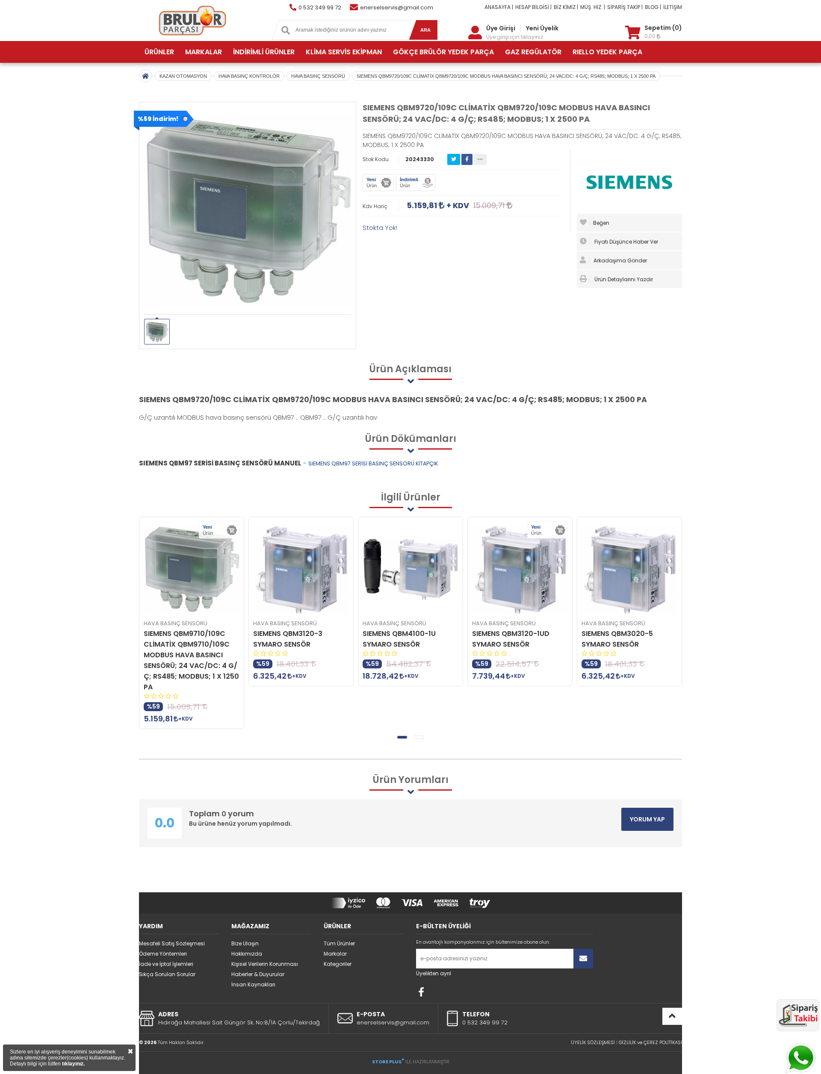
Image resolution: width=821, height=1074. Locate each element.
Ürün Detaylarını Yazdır (623, 279)
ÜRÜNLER (159, 52)
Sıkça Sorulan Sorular (167, 974)
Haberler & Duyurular (257, 974)
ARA (425, 29)
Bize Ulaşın (245, 943)
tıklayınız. (73, 1064)
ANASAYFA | (498, 7)
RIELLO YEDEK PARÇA (607, 52)
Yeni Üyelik (542, 28)
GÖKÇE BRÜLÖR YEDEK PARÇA (443, 52)
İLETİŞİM (672, 7)
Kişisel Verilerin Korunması (264, 964)
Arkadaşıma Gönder (619, 260)
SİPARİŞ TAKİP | (625, 7)
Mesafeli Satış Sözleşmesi (172, 943)
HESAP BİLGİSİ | (533, 7)
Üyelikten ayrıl (433, 973)
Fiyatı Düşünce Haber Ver (625, 241)
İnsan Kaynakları (253, 984)
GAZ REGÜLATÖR (533, 52)
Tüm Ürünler (339, 943)
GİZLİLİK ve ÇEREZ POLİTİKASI (650, 1042)
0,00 (650, 36)
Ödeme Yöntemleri (163, 953)
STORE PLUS (388, 1061)
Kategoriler (337, 964)
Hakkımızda (246, 953)
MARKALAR (203, 52)
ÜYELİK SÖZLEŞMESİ (593, 1042)
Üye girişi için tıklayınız (514, 37)
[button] (402, 737)
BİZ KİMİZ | (566, 7)
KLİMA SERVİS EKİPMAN (344, 52)
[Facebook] (421, 992)
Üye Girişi (500, 28)
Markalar (335, 953)
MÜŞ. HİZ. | (592, 7)
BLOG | (653, 7)
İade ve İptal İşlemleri (166, 964)
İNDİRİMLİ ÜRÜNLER (264, 52)
